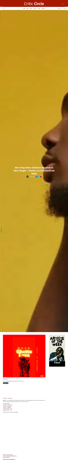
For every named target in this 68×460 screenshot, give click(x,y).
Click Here (10, 398)
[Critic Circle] (34, 3)
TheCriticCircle (32, 176)
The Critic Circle (10, 454)
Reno (4, 377)
